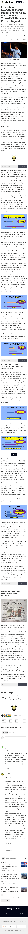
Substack (6, 930)
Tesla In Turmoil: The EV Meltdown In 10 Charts (9, 875)
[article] (14, 866)
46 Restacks (20, 715)
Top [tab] (3, 858)
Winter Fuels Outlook (18, 372)
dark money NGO (12, 74)
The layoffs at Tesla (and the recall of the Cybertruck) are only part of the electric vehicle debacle (10, 878)
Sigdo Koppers (13, 628)
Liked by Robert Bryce (10, 748)
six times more (13, 563)
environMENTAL (9, 747)
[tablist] (8, 732)
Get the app (22, 926)
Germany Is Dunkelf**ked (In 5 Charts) (9, 888)
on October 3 (14, 263)
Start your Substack (10, 926)
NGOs (22, 97)
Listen (24, 35)
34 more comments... (6, 850)
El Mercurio (11, 653)
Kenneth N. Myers (9, 774)
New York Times (15, 59)
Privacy (15, 921)
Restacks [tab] (11, 732)
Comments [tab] (5, 732)
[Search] (25, 858)
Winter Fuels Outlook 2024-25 (11, 204)
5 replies (8, 843)
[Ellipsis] (26, 747)
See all (4, 901)
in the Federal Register (12, 181)
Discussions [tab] (13, 858)
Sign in (24, 2)
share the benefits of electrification (11, 79)
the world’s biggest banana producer (15, 529)
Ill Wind (3, 862)
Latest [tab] (7, 858)
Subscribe (19, 2)
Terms (19, 921)
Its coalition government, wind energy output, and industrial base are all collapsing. (9, 892)
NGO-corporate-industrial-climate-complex (14, 323)
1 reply (8, 768)
